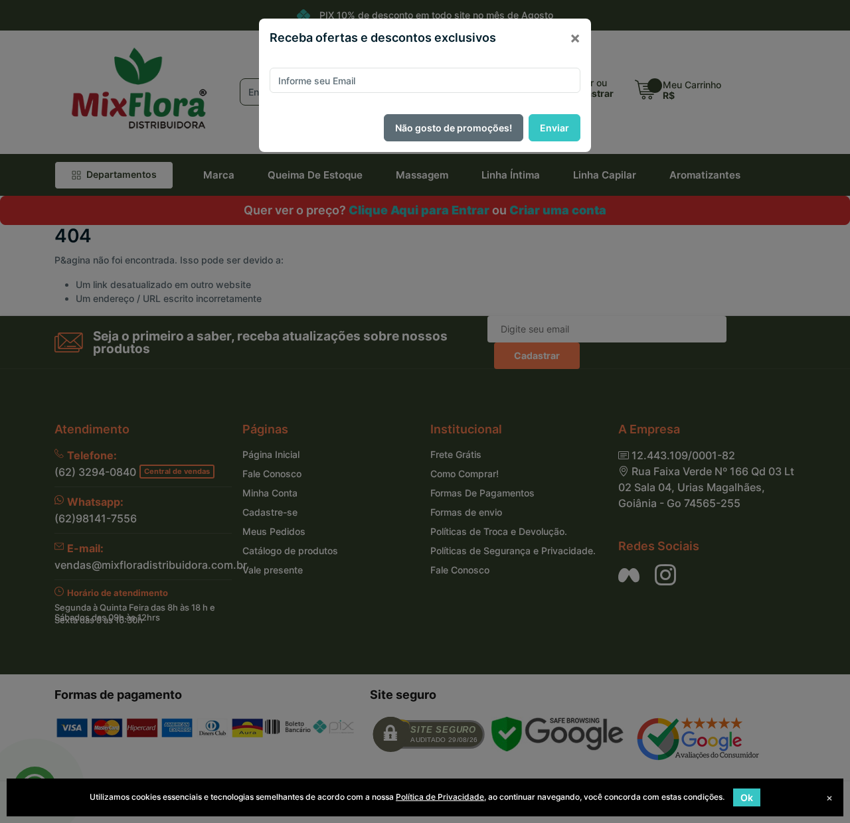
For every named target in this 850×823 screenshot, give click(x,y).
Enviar (554, 127)
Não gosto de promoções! (453, 127)
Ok (746, 797)
